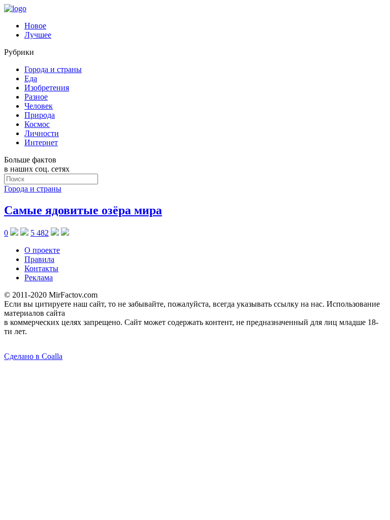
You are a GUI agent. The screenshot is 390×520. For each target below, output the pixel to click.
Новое (35, 25)
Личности (41, 133)
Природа (39, 115)
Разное (36, 96)
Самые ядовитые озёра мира (83, 210)
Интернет (41, 142)
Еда (30, 78)
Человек (38, 106)
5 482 (39, 233)
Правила (39, 259)
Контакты (41, 268)
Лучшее (37, 34)
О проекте (42, 250)
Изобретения (46, 87)
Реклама (38, 277)
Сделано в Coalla (33, 356)
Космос (37, 124)
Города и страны (53, 69)
